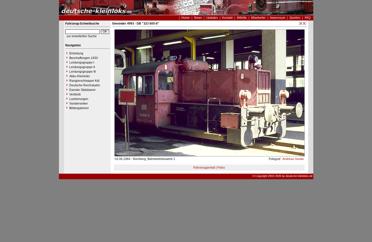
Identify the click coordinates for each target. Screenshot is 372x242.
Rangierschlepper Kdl (84, 81)
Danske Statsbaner (82, 90)
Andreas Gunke (293, 159)
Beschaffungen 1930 (83, 58)
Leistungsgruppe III (82, 71)
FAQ (308, 17)
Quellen (295, 17)
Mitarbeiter (258, 17)
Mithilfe (242, 17)
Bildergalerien (79, 108)
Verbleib (75, 94)
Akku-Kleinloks (79, 76)
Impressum (277, 17)
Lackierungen (78, 99)
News (198, 17)
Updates (212, 17)
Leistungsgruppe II (82, 67)
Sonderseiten (78, 103)
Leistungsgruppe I (81, 62)
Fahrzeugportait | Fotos (209, 167)
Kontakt (227, 17)
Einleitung (76, 53)
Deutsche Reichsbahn (84, 85)
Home (185, 17)
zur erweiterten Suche (82, 36)
